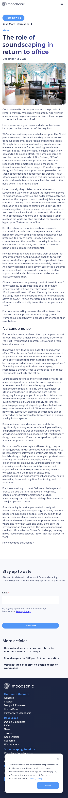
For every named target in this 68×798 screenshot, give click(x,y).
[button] (61, 4)
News (7, 729)
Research (9, 740)
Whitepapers (11, 744)
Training (8, 733)
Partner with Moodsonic (17, 713)
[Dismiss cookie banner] (58, 759)
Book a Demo (11, 709)
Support (8, 701)
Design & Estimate (15, 705)
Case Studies (11, 737)
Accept (48, 785)
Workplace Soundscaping (18, 753)
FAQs (7, 725)
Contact (9, 698)
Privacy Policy (35, 778)
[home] (13, 4)
